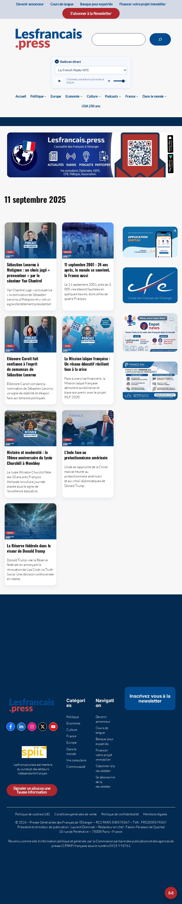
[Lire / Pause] (59, 81)
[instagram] (32, 726)
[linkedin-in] (21, 726)
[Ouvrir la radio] (171, 893)
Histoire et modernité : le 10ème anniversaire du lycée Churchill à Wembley (29, 458)
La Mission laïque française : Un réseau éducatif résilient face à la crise (87, 364)
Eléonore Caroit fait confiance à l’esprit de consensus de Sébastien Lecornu (22, 366)
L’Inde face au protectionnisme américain (86, 455)
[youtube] (53, 726)
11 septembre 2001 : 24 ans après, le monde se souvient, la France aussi (87, 270)
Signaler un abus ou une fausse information (32, 790)
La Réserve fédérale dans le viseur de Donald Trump (29, 548)
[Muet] (109, 81)
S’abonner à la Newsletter (91, 13)
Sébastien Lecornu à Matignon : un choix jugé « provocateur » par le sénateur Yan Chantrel (28, 272)
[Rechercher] (160, 39)
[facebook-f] (10, 726)
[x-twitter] (42, 726)
